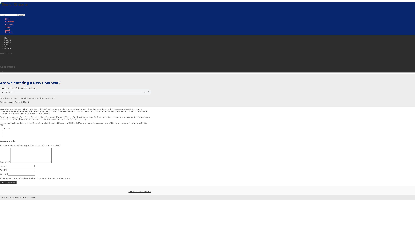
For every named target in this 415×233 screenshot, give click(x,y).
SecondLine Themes (29, 197)
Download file (6, 98)
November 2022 (11, 60)
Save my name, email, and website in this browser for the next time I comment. (36, 178)
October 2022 (10, 62)
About (7, 44)
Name (3, 166)
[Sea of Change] (14, 4)
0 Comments (31, 88)
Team (6, 46)
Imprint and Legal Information (139, 192)
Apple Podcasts (16, 102)
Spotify (27, 102)
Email (3, 170)
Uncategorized (10, 71)
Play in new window (22, 98)
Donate (8, 32)
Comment (5, 162)
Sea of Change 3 (18, 88)
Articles (7, 42)
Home (7, 38)
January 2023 (10, 58)
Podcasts (8, 40)
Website (3, 174)
